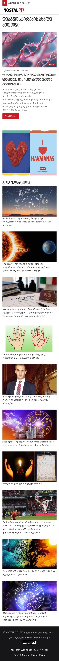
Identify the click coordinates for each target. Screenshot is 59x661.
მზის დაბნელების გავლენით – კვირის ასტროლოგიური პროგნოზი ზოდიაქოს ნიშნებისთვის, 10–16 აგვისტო (24, 616)
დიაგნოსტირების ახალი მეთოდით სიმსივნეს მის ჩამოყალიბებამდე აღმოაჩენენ (29, 79)
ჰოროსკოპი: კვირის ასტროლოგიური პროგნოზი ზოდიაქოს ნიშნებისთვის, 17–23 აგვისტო (26, 221)
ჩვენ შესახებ (21, 655)
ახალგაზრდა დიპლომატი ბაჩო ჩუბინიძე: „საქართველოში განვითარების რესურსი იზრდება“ (26, 399)
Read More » (11, 116)
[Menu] (55, 10)
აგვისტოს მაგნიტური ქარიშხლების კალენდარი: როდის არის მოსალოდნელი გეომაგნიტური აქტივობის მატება (26, 267)
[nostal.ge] (13, 10)
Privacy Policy (38, 655)
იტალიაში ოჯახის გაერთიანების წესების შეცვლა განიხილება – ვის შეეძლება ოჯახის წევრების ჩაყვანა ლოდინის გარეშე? (27, 312)
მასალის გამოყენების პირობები (29, 650)
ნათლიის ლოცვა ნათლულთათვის (22, 483)
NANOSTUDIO (34, 637)
